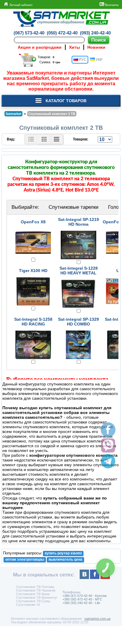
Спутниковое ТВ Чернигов (35, 590)
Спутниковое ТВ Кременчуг (36, 597)
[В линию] (56, 139)
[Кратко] (44, 139)
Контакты (111, 5)
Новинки (96, 47)
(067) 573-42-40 (29, 32)
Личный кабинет (20, 5)
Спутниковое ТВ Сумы (33, 601)
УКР (98, 60)
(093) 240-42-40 (95, 32)
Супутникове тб (28, 604)
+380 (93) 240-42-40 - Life (81, 603)
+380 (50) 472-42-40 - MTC (82, 599)
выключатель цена (65, 559)
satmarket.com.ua (97, 618)
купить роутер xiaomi (63, 553)
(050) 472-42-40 (62, 32)
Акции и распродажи (40, 47)
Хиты (74, 47)
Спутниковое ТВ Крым (33, 594)
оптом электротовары (24, 559)
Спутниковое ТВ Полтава (35, 587)
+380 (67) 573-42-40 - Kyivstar (84, 595)
